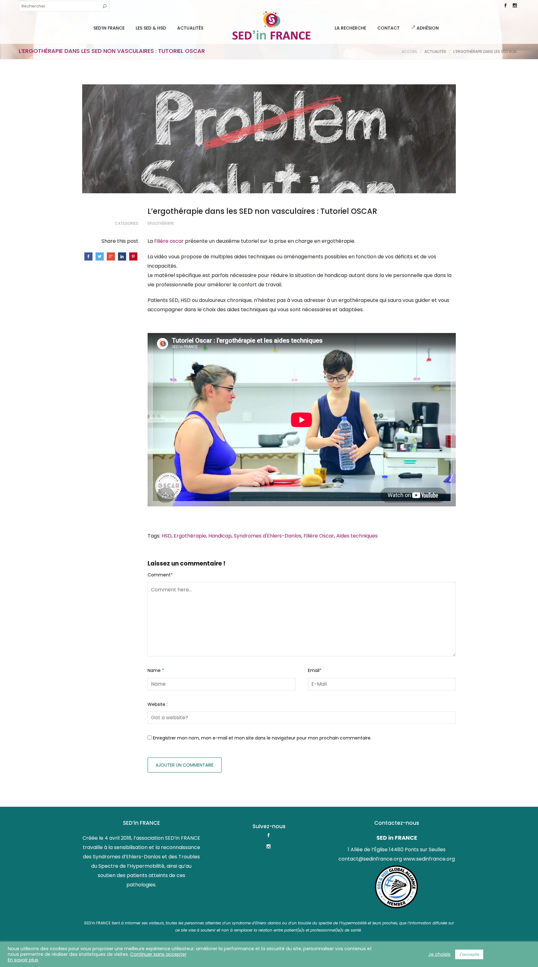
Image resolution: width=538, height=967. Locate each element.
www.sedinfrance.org (429, 858)
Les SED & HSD (151, 28)
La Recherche (350, 28)
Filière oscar (169, 241)
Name (156, 670)
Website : (158, 704)
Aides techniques (357, 535)
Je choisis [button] (439, 954)
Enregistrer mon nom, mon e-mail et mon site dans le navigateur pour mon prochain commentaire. (262, 738)
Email (315, 670)
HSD (167, 535)
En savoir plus (23, 960)
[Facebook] (505, 6)
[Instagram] (514, 6)
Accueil (409, 51)
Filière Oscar (319, 535)
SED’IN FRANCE (109, 28)
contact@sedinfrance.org (370, 858)
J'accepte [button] (469, 954)
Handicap (220, 535)
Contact (388, 28)
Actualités (190, 28)
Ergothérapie (161, 223)
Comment (160, 575)
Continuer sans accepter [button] (158, 954)
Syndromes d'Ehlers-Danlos (267, 535)
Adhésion (427, 28)
